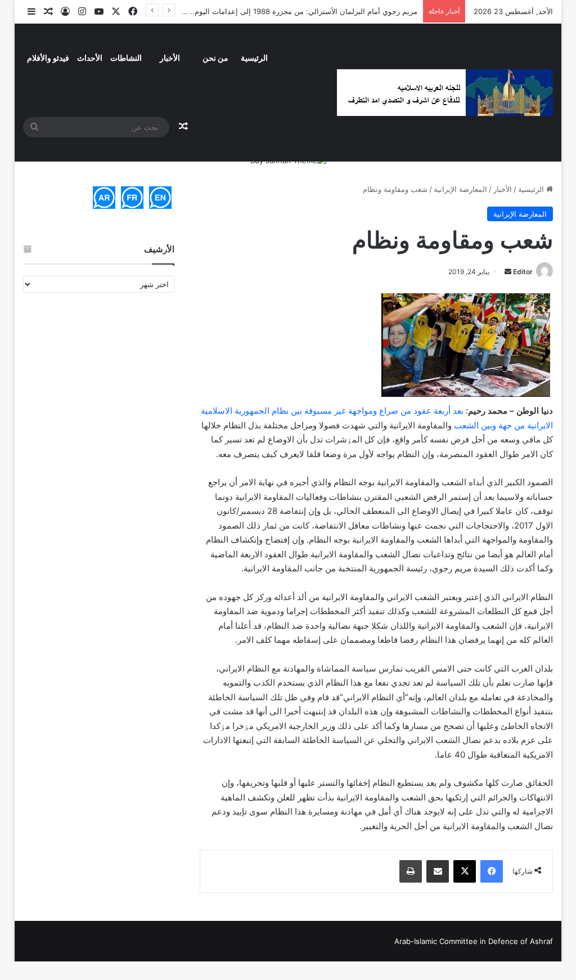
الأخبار (170, 57)
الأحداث (89, 57)
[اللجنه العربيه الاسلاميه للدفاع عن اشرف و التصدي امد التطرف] (445, 92)
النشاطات (126, 57)
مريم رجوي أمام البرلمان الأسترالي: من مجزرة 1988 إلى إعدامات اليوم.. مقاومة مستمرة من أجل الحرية (254, 11)
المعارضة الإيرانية (460, 189)
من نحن (215, 57)
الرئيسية (254, 57)
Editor (523, 271)
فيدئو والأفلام (48, 57)
